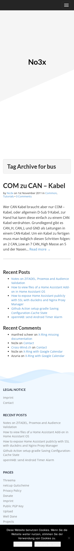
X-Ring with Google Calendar (43, 351)
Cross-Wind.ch (21, 347)
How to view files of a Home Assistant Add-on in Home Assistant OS (40, 289)
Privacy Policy (12, 491)
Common (51, 193)
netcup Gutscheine (16, 485)
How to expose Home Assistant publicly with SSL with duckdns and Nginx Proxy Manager (38, 300)
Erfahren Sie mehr (47, 544)
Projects (8, 522)
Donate (8, 496)
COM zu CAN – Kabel (34, 185)
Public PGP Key (13, 506)
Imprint (8, 398)
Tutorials (8, 196)
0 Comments (24, 196)
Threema (9, 480)
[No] (69, 538)
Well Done (10, 516)
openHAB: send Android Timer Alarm (36, 317)
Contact (28, 343)
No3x (37, 62)
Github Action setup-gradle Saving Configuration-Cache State (35, 311)
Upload (8, 511)
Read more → (40, 249)
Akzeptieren (23, 544)
